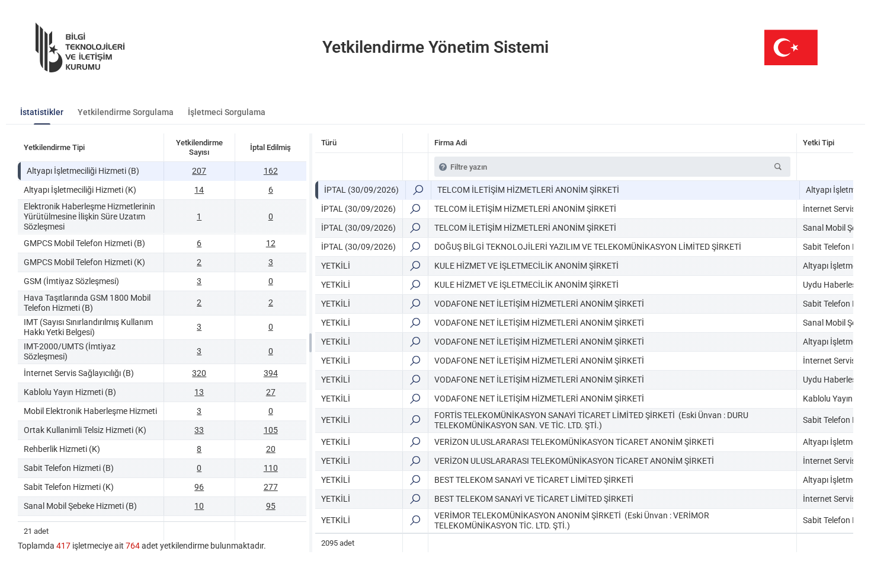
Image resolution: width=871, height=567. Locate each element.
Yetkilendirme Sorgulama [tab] (126, 112)
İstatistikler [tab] (41, 112)
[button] (778, 166)
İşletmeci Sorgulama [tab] (226, 112)
